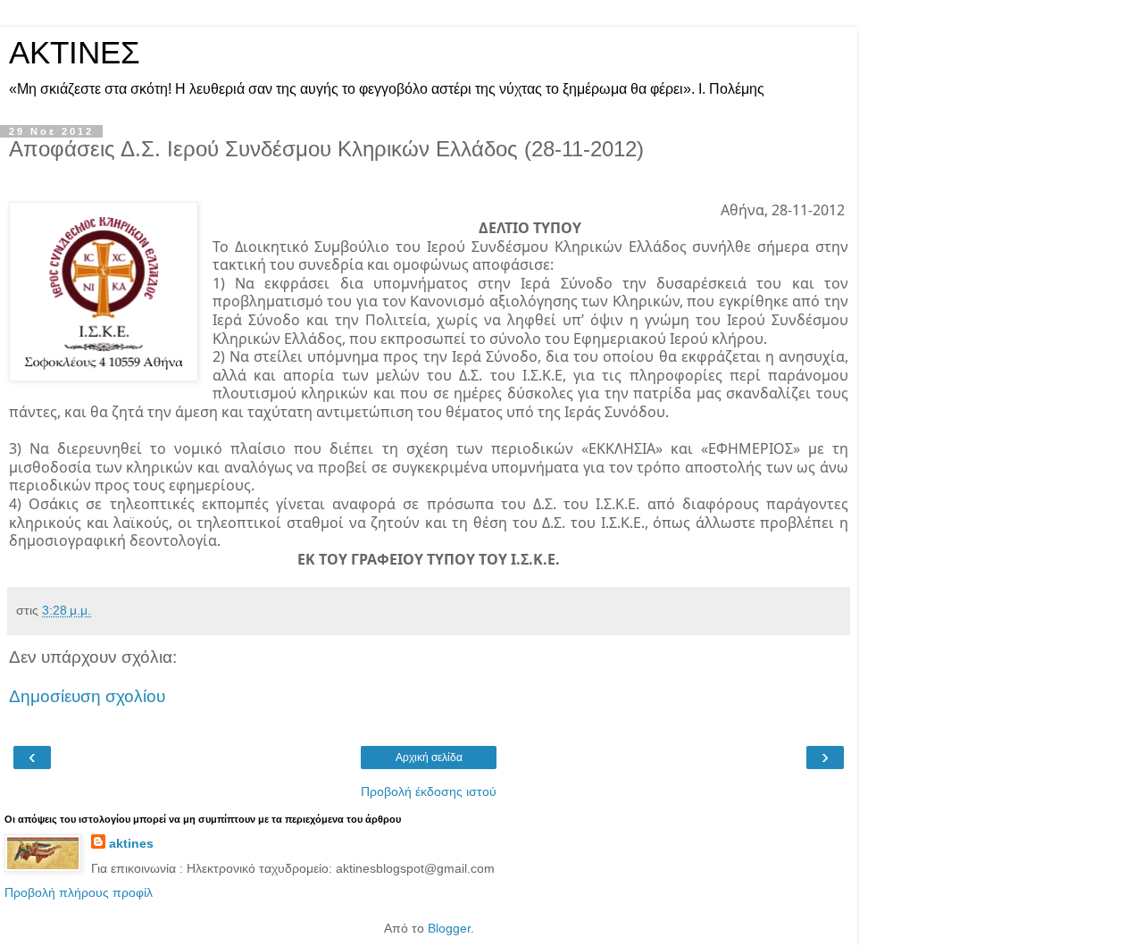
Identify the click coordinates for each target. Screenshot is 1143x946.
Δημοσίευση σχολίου (87, 696)
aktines (131, 843)
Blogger (449, 928)
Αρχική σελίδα (429, 757)
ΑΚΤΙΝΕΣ (74, 53)
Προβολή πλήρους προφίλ (78, 892)
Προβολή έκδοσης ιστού (428, 791)
